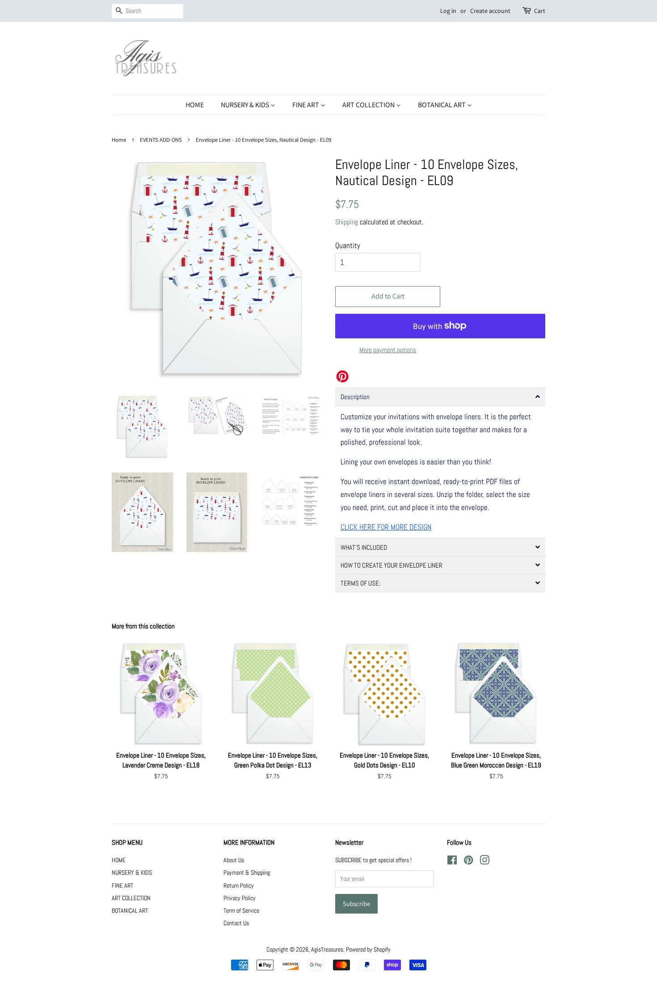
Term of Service (241, 910)
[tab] (440, 397)
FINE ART (306, 105)
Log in (448, 11)
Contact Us (236, 923)
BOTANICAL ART (442, 105)
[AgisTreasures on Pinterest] (468, 862)
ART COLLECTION (369, 105)
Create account (490, 11)
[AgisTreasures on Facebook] (452, 862)
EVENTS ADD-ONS (161, 139)
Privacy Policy (239, 898)
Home (119, 139)
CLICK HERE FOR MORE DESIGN (386, 527)
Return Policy (238, 885)
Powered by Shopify (368, 949)
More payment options (387, 350)
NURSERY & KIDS (245, 105)
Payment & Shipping (246, 872)
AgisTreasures (327, 949)
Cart (539, 11)
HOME (194, 105)
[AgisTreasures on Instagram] (484, 862)
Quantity (347, 245)
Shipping (346, 222)
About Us (233, 860)
